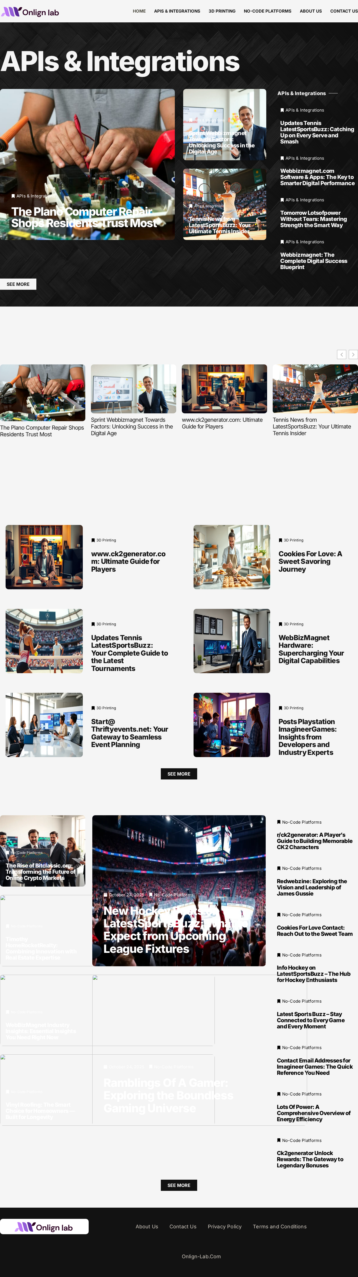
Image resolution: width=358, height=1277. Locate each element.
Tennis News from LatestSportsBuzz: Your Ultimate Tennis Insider (220, 225)
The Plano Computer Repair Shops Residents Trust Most (84, 217)
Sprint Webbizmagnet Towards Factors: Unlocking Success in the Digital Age (222, 142)
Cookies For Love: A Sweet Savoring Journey (310, 561)
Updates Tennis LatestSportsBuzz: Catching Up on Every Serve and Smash (317, 132)
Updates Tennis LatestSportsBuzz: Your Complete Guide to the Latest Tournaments (129, 653)
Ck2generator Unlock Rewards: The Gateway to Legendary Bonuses (310, 1159)
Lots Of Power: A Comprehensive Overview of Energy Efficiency (314, 1112)
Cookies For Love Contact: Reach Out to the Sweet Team (315, 930)
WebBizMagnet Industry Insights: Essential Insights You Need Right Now (41, 1030)
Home (139, 11)
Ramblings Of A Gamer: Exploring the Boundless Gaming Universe (168, 1095)
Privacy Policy (225, 1226)
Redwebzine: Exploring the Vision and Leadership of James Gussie (312, 887)
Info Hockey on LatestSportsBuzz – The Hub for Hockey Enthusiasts (313, 973)
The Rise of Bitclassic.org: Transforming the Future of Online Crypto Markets (40, 871)
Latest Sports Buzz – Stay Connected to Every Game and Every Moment (311, 1020)
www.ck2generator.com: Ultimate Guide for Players (222, 423)
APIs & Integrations (177, 11)
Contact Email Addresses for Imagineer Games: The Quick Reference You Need (315, 1066)
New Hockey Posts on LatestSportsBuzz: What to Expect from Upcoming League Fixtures (175, 929)
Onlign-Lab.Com (201, 1256)
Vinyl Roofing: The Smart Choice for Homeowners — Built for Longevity (40, 1110)
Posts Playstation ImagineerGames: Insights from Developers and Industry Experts (308, 737)
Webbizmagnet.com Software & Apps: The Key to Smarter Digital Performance (317, 177)
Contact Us (344, 11)
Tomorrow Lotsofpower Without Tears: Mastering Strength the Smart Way (313, 218)
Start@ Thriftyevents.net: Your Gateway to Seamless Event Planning (129, 733)
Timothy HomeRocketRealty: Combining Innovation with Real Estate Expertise (41, 948)
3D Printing (222, 11)
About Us (311, 11)
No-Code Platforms (267, 11)
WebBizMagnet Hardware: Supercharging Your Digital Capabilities (311, 649)
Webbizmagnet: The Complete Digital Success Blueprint (313, 260)
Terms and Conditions (280, 1226)
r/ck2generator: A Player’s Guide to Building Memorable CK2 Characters (315, 840)
